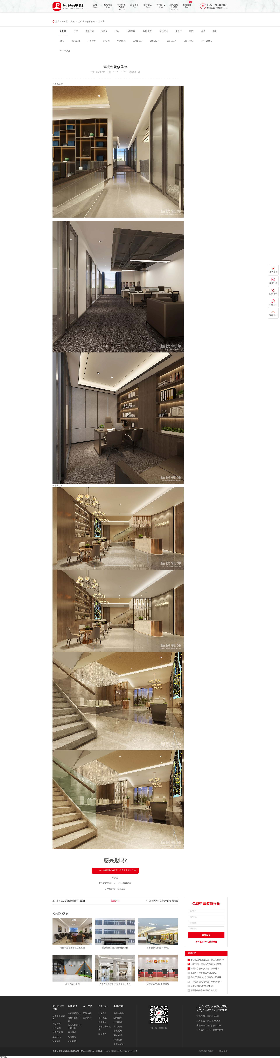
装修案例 (134, 6)
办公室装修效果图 (86, 21)
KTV (191, 31)
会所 (203, 31)
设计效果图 (73, 1041)
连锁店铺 (89, 31)
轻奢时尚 (92, 41)
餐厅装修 (164, 31)
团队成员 (87, 1018)
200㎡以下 (154, 41)
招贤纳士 (56, 1041)
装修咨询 (273, 305)
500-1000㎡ (189, 41)
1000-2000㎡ (206, 41)
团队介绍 (87, 1013)
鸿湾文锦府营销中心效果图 (165, 901)
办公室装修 (100, 72)
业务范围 (56, 1028)
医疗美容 (131, 31)
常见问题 (118, 1026)
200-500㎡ (171, 41)
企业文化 (56, 1037)
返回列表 (115, 901)
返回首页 (102, 1034)
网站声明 (223, 1051)
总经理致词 (57, 1032)
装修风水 (118, 1031)
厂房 (76, 31)
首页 (95, 6)
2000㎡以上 (65, 51)
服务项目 (108, 6)
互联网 (104, 31)
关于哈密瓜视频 (121, 7)
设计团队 (148, 6)
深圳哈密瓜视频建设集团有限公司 (67, 1051)
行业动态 (118, 1040)
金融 (117, 31)
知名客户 (102, 1013)
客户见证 (102, 1018)
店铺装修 (118, 1018)
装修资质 (56, 1024)
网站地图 (3, 1057)
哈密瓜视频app (74, 1013)
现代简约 (76, 41)
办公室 (101, 21)
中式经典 (121, 41)
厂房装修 (118, 1022)
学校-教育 (147, 31)
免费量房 (273, 272)
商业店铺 (72, 1032)
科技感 (106, 41)
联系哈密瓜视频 (174, 7)
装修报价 (187, 6)
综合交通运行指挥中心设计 (73, 901)
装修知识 (118, 1035)
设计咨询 (273, 294)
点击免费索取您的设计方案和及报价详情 (117, 870)
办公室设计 (119, 1044)
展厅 (215, 31)
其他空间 (72, 1037)
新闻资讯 (161, 6)
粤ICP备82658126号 (128, 1051)
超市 (62, 41)
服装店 (178, 31)
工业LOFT (137, 41)
